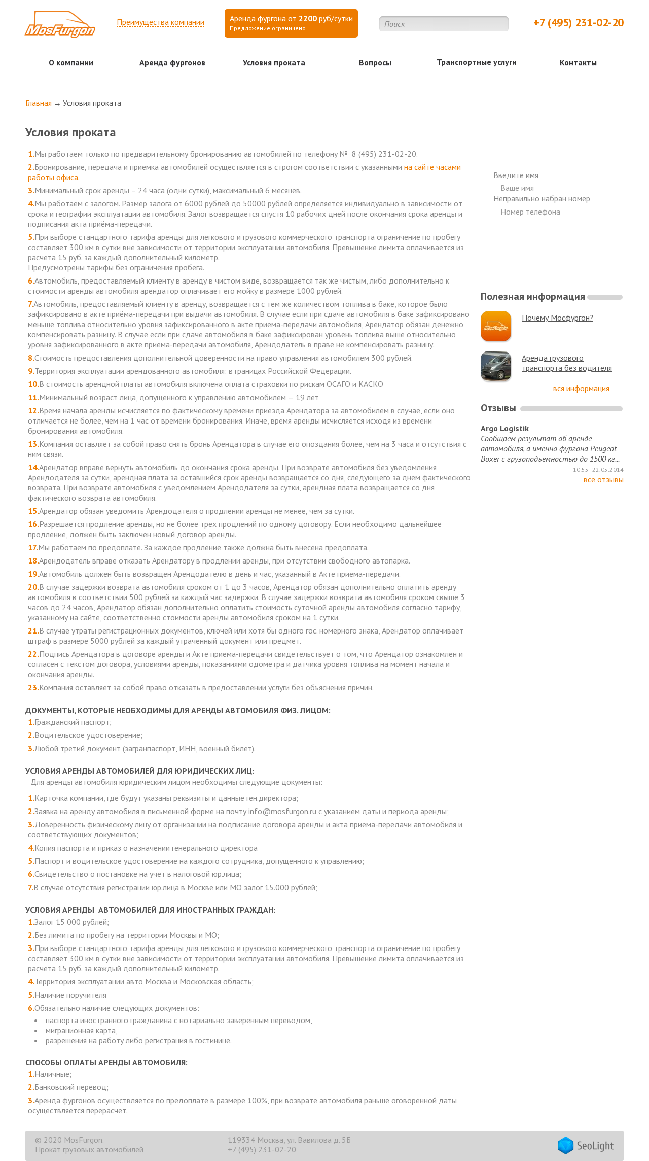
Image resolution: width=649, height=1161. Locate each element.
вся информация (581, 388)
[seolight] (586, 1146)
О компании (71, 62)
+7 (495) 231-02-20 (578, 22)
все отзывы (604, 479)
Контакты (578, 62)
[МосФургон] (59, 28)
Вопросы (375, 62)
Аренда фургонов (172, 62)
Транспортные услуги (477, 62)
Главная (38, 103)
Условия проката (274, 62)
